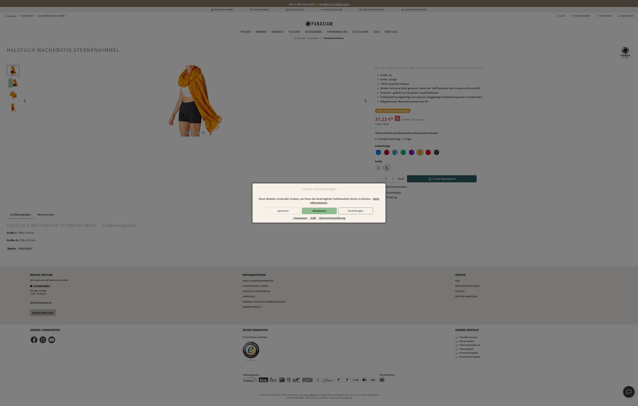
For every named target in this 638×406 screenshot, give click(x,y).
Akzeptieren (319, 210)
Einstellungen (355, 210)
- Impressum (300, 218)
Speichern (283, 210)
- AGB (313, 218)
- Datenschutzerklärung (331, 218)
